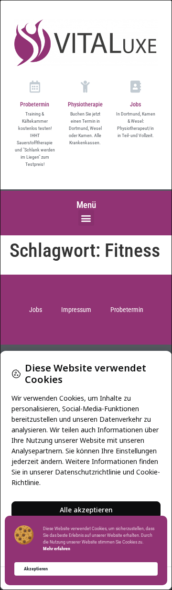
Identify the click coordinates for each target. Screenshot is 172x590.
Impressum (76, 309)
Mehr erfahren (56, 548)
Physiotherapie (85, 104)
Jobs (135, 104)
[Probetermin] (35, 87)
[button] (86, 218)
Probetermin (34, 104)
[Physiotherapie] (85, 87)
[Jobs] (135, 87)
